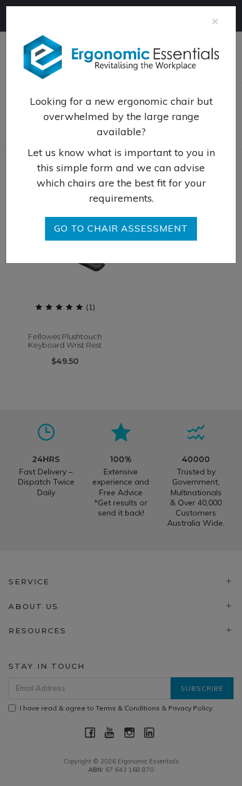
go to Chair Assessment (121, 228)
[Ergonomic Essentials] (121, 56)
